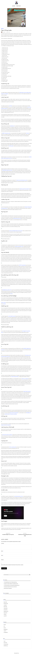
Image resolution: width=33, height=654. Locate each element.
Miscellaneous (5, 629)
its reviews (27, 133)
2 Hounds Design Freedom (14, 376)
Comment (2, 543)
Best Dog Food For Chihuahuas (8, 588)
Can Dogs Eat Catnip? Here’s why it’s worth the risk (10, 586)
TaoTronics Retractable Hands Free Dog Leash (15, 230)
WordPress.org (6, 645)
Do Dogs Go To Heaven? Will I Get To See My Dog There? (11, 583)
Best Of (5, 624)
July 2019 (5, 614)
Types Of (2, 28)
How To (5, 627)
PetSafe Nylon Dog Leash (23, 92)
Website (2, 559)
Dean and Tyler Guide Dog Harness (7, 434)
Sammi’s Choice (3, 302)
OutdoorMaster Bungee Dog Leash (7, 170)
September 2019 (6, 611)
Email (2, 555)
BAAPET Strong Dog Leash (6, 133)
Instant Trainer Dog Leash (27, 391)
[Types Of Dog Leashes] (16, 26)
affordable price (28, 412)
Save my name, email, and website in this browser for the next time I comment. (12, 564)
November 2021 (6, 603)
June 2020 (5, 605)
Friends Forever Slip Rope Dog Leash (22, 180)
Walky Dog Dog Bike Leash (19, 246)
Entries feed (5, 642)
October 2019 (5, 609)
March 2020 (5, 606)
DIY (4, 626)
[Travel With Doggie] (16, 4)
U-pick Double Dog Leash (11, 316)
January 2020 (5, 608)
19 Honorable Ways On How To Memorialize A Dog (10, 582)
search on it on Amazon (25, 378)
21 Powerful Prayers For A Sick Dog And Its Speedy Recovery (11, 585)
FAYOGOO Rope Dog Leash (17, 218)
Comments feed (6, 644)
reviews (11, 293)
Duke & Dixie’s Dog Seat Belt (14, 412)
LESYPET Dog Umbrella (22, 265)
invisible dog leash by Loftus (19, 496)
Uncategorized (6, 632)
